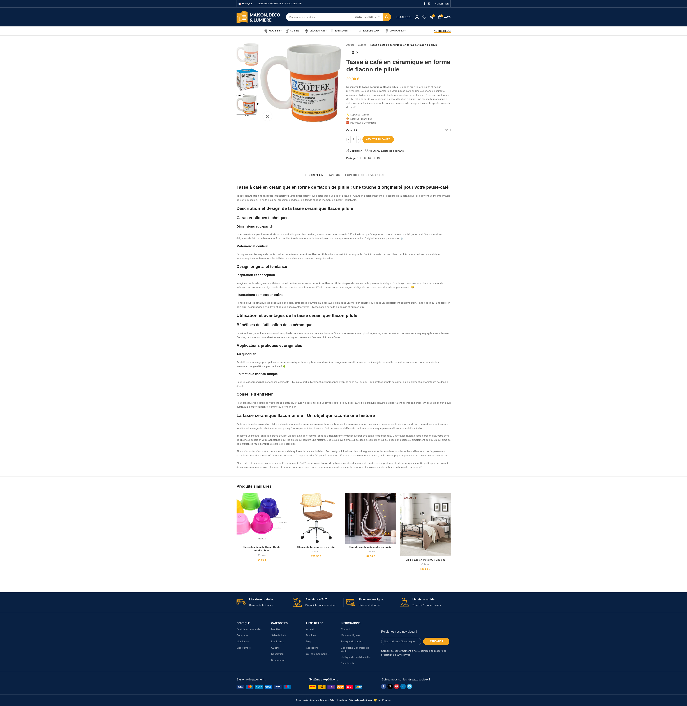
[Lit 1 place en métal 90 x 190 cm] (425, 525)
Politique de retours (352, 641)
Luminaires (277, 641)
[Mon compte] (417, 17)
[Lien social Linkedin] (374, 158)
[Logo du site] (259, 16)
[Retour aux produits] (353, 52)
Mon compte (244, 647)
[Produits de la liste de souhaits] (424, 17)
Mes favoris (243, 641)
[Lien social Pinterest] (369, 158)
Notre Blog (442, 30)
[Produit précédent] (348, 52)
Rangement (277, 660)
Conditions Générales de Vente (355, 649)
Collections (312, 647)
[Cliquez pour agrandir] (267, 116)
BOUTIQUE (243, 623)
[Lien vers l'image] (264, 686)
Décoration (277, 653)
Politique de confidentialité (356, 657)
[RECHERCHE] (387, 17)
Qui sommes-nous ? (317, 653)
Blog (308, 641)
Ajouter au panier (378, 139)
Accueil (350, 44)
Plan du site (347, 663)
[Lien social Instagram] (429, 3)
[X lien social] (364, 158)
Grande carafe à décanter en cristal (370, 547)
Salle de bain (278, 635)
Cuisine (362, 44)
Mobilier (275, 629)
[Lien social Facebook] (424, 3)
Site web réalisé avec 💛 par (370, 700)
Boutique (404, 17)
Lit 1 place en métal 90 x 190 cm (425, 559)
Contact (345, 629)
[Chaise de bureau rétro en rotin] (316, 518)
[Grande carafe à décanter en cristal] (370, 518)
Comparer (242, 635)
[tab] (313, 173)
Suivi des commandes (249, 629)
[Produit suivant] (357, 52)
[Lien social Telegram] (378, 158)
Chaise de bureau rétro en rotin (316, 547)
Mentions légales (350, 635)
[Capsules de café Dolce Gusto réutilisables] (262, 518)
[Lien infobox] (262, 602)
